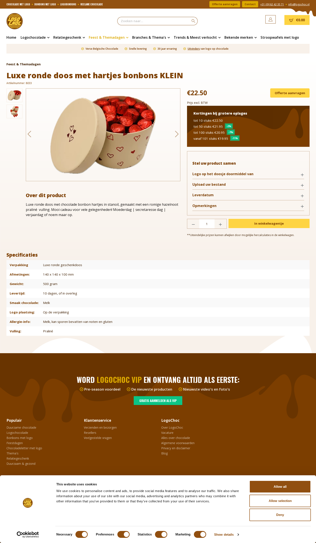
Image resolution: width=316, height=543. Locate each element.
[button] (248, 174)
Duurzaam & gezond (20, 464)
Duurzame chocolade (21, 427)
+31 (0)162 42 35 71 (272, 4)
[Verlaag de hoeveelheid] (193, 224)
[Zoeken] (193, 21)
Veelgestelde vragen (98, 438)
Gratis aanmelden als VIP (158, 400)
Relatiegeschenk (17, 458)
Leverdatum (203, 195)
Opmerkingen (204, 206)
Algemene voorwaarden (178, 443)
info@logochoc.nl (299, 4)
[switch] (123, 534)
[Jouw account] (270, 19)
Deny (280, 515)
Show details (224, 534)
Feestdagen (14, 443)
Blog (164, 453)
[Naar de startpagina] (27, 21)
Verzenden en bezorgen (100, 427)
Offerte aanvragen (225, 4)
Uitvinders (194, 49)
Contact (250, 4)
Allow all (280, 486)
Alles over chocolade (175, 438)
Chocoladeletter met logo (24, 448)
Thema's (12, 453)
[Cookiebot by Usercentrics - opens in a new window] (28, 534)
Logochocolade (17, 433)
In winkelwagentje (269, 223)
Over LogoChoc (172, 427)
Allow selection (280, 501)
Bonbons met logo (19, 438)
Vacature (167, 433)
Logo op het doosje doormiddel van (222, 174)
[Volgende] (177, 135)
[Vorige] (29, 135)
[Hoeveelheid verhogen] (220, 224)
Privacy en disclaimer (175, 448)
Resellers (90, 433)
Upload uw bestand (209, 185)
